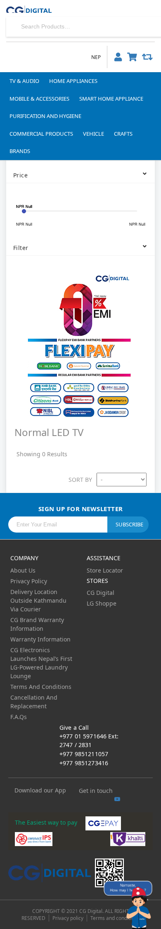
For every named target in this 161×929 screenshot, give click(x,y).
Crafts (123, 133)
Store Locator (105, 570)
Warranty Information (40, 639)
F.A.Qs (18, 717)
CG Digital (100, 593)
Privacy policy (67, 918)
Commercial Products (41, 133)
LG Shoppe (101, 603)
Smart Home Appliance (111, 98)
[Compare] (147, 57)
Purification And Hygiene (45, 116)
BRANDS (19, 151)
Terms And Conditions (40, 687)
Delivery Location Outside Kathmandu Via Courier (38, 600)
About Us (23, 570)
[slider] (24, 211)
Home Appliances (73, 81)
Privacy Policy (28, 581)
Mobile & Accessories (39, 98)
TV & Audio (24, 81)
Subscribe (129, 524)
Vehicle (93, 133)
